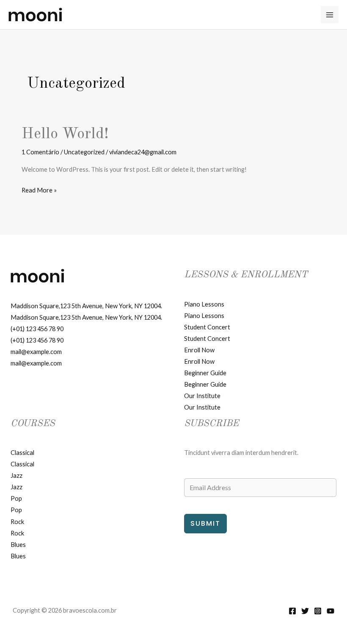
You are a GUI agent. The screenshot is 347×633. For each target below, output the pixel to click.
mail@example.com (36, 351)
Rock (17, 521)
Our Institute (202, 395)
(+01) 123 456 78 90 (37, 328)
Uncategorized (84, 152)
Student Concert (207, 327)
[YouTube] (330, 611)
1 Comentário (40, 152)
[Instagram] (318, 611)
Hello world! (65, 134)
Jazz (16, 475)
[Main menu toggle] (330, 15)
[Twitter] (305, 611)
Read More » (39, 191)
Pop (16, 498)
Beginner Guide (205, 372)
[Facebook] (292, 611)
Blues (18, 544)
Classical (22, 452)
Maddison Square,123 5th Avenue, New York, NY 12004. (86, 306)
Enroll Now (199, 350)
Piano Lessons (204, 304)
